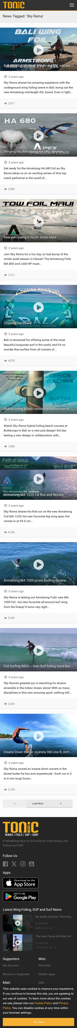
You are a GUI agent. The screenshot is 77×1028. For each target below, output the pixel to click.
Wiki (41, 982)
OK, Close (38, 1022)
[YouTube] (31, 865)
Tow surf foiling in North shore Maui (30, 237)
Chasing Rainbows (17, 323)
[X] (14, 865)
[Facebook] (6, 865)
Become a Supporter (16, 974)
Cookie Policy (43, 1003)
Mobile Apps (46, 974)
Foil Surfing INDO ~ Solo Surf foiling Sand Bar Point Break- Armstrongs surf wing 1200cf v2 (40, 666)
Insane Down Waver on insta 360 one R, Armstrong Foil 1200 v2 (40, 752)
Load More (37, 803)
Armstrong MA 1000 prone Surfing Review (35, 580)
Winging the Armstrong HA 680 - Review (33, 151)
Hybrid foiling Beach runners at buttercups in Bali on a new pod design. (40, 409)
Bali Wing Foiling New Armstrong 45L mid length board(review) (40, 66)
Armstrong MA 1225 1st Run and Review (34, 495)
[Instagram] (23, 865)
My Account (11, 965)
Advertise (44, 965)
